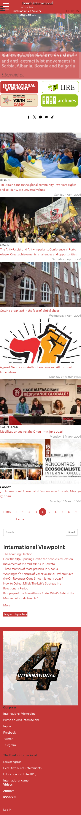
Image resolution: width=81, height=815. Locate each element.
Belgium (5, 486)
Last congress (12, 762)
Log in (7, 810)
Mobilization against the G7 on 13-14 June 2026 (31, 431)
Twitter (8, 739)
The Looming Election (17, 554)
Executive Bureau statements (22, 768)
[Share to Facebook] (28, 117)
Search (71, 532)
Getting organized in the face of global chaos (29, 311)
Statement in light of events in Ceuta (39, 54)
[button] (53, 117)
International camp (16, 780)
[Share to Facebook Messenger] (40, 117)
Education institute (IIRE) (19, 774)
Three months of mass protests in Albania (30, 569)
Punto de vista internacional (21, 720)
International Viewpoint (19, 714)
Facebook (9, 732)
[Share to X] (34, 117)
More (6, 605)
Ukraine (5, 180)
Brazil (4, 244)
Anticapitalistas (12, 74)
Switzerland (9, 427)
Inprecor (8, 726)
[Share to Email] (46, 117)
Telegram (9, 745)
